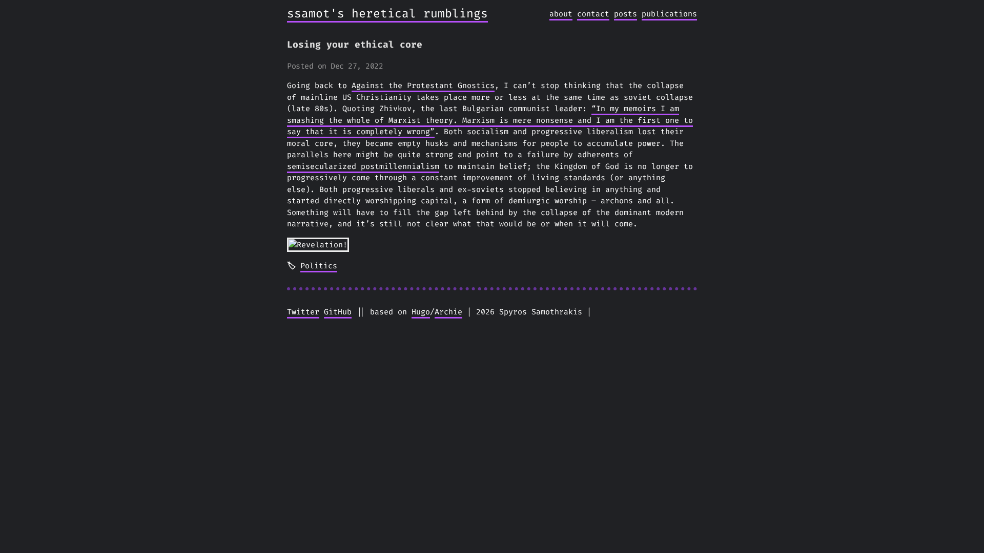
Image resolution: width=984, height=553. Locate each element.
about (560, 14)
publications (669, 14)
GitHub (338, 312)
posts (625, 14)
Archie (448, 312)
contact (593, 14)
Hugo (421, 312)
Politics (318, 266)
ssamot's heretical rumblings (387, 13)
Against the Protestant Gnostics (423, 85)
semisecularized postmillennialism (363, 166)
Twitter (303, 312)
